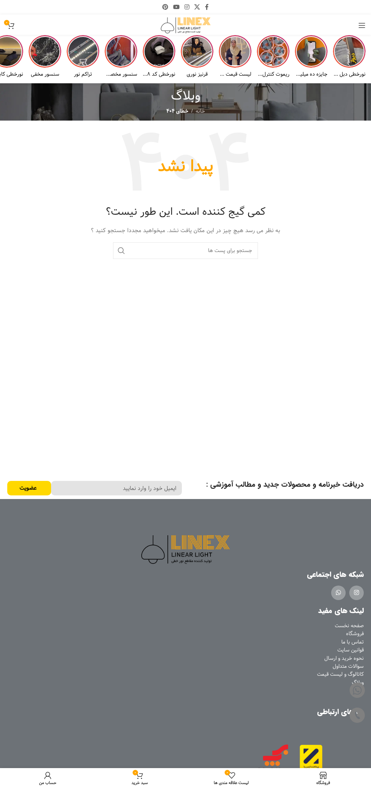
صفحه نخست (349, 625)
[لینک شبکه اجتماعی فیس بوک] (207, 7)
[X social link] (197, 7)
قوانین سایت (350, 650)
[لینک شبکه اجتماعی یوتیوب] (176, 7)
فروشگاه (355, 633)
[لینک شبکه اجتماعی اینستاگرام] (187, 7)
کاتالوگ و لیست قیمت (340, 674)
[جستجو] (121, 250)
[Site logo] (185, 25)
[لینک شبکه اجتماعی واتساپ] (338, 593)
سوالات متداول (348, 666)
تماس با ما (352, 642)
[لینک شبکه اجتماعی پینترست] (165, 7)
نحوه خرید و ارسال (344, 658)
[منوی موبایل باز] (362, 25)
